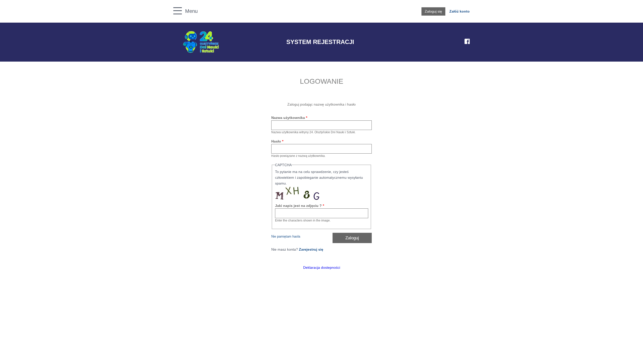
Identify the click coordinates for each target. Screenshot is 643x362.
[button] (175, 5)
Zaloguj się (433, 11)
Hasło (277, 141)
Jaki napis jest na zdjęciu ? (299, 206)
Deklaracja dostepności (321, 267)
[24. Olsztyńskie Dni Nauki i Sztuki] (201, 42)
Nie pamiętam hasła (285, 236)
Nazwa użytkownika (289, 118)
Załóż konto (459, 11)
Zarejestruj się (311, 249)
